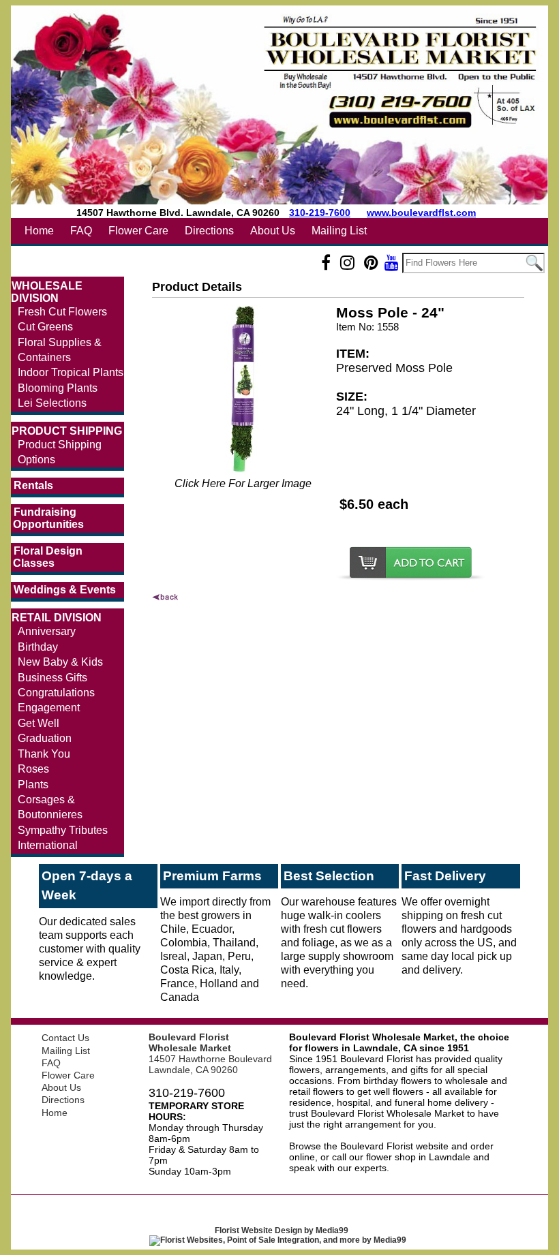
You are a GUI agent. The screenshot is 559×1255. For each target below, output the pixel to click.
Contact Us (65, 1037)
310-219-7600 (319, 212)
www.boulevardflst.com (421, 212)
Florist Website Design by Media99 (281, 1230)
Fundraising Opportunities (48, 518)
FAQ (81, 230)
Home (39, 230)
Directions (209, 230)
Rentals (33, 485)
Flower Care (138, 230)
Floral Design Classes (47, 557)
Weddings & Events (65, 589)
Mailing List (339, 230)
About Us (272, 230)
